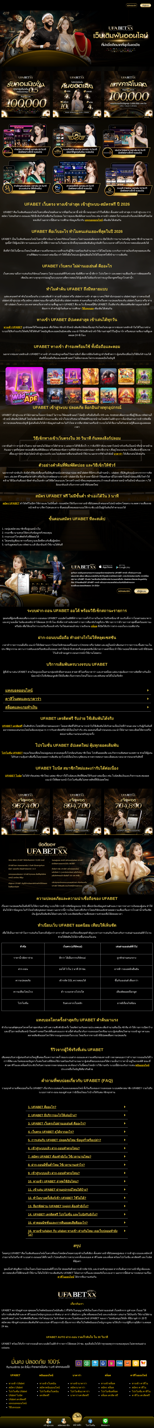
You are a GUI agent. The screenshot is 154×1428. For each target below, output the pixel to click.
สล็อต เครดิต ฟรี (109, 1395)
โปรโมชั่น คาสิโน (141, 1391)
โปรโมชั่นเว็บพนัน (49, 1391)
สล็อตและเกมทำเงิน (21, 707)
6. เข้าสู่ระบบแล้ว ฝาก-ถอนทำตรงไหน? (54, 1148)
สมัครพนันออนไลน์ (50, 1387)
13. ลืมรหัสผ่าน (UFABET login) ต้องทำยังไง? (58, 1206)
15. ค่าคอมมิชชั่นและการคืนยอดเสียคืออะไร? (58, 1222)
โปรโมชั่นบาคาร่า (79, 1391)
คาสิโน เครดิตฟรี (141, 1395)
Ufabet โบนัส (15, 1395)
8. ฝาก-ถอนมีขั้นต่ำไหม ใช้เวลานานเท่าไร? (56, 1164)
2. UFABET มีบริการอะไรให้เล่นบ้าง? (52, 1115)
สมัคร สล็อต (107, 1387)
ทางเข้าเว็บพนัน (48, 1383)
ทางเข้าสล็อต (108, 1383)
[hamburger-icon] (118, 5)
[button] (77, 690)
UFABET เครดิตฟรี (12, 726)
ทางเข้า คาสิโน (140, 1383)
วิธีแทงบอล (88, 308)
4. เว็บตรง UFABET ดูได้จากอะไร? (51, 1131)
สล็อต (94, 626)
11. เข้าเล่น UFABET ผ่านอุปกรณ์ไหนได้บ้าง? (58, 1189)
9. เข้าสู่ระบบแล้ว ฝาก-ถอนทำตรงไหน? (54, 1173)
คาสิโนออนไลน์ (66, 1277)
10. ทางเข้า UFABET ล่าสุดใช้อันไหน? (53, 1181)
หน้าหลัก (77, 1425)
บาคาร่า (118, 454)
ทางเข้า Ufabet (16, 1383)
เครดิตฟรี (44, 1395)
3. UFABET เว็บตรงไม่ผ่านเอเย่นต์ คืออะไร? (57, 1123)
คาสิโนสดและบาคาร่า (23, 699)
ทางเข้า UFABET (13, 327)
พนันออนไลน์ (142, 1065)
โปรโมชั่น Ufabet (18, 1391)
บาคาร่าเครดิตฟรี (79, 1395)
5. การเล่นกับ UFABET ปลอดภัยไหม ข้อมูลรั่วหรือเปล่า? (64, 1140)
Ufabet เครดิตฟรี (17, 1399)
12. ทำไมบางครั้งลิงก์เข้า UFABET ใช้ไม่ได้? (57, 1198)
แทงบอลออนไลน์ (94, 220)
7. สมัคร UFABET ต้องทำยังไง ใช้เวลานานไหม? (59, 1156)
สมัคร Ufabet (16, 1387)
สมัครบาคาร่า (77, 1387)
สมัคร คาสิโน (139, 1387)
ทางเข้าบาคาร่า (78, 1383)
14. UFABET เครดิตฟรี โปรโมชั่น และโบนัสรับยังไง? (63, 1214)
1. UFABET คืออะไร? (42, 1107)
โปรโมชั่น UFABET (12, 753)
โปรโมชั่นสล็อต (109, 1391)
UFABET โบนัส (13, 775)
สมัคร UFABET (11, 503)
